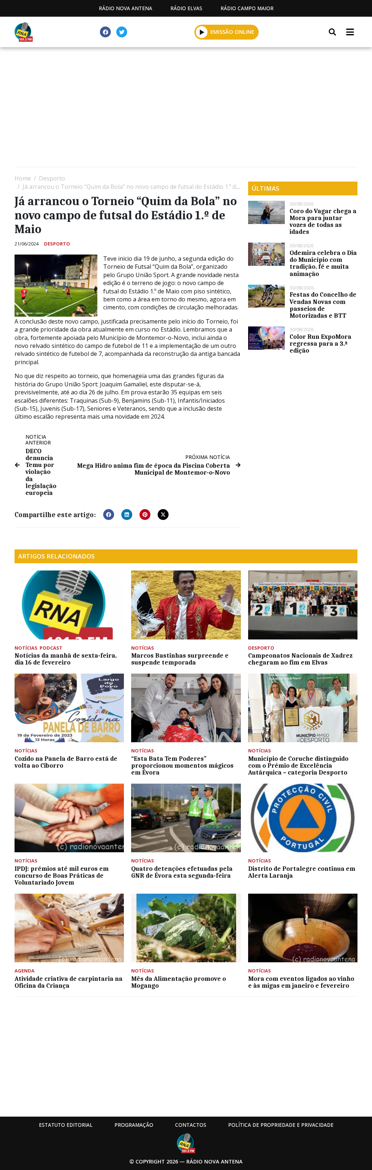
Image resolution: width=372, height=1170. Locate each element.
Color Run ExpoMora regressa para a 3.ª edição (320, 343)
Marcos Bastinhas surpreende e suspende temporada (180, 659)
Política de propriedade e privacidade (280, 1124)
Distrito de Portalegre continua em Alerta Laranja (301, 872)
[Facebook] (105, 32)
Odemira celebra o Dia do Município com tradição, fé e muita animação (323, 263)
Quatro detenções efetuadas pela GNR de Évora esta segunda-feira (181, 872)
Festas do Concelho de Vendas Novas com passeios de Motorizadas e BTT (323, 305)
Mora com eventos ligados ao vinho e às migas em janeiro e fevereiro (301, 982)
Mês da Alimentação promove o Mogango (178, 982)
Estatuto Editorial (66, 1124)
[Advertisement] (186, 109)
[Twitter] (121, 32)
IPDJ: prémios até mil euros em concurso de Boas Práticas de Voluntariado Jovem (62, 875)
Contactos (190, 1124)
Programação (133, 1124)
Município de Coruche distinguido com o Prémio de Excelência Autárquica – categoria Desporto (298, 765)
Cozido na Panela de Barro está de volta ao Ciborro (66, 762)
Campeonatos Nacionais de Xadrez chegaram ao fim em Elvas (300, 659)
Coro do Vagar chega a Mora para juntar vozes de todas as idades (323, 221)
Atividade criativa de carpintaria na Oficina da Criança (68, 982)
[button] (202, 32)
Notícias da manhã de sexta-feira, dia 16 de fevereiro (66, 659)
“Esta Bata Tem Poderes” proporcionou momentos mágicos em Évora (182, 765)
